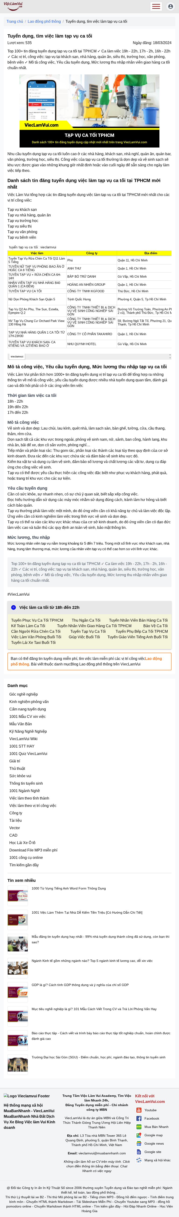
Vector (14, 828)
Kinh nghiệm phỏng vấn (29, 702)
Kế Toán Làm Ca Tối (28, 626)
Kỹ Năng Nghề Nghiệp (28, 731)
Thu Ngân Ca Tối (86, 620)
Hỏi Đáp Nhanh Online (140, 1206)
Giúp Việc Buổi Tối (84, 637)
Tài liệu (15, 820)
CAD (13, 835)
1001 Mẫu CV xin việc (27, 717)
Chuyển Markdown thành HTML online (62, 1206)
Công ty (15, 813)
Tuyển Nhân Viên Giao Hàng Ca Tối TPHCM (94, 626)
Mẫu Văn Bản (20, 724)
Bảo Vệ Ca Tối (155, 626)
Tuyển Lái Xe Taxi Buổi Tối (33, 643)
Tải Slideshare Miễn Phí (93, 1202)
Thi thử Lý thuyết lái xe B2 (24, 1197)
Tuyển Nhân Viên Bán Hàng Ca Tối (138, 620)
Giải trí (14, 761)
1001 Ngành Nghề (24, 791)
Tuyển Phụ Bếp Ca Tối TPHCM (142, 631)
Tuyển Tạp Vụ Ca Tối (88, 631)
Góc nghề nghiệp (23, 694)
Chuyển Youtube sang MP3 (134, 1202)
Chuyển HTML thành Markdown (49, 1202)
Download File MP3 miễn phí (33, 850)
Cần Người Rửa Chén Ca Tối (36, 631)
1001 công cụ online (26, 858)
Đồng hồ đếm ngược (132, 1197)
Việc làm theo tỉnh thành (29, 798)
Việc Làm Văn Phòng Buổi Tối (36, 637)
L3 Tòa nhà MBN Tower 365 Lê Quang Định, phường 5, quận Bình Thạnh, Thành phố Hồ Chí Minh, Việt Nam (96, 1140)
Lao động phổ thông (44, 21)
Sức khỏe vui (20, 776)
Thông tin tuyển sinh (26, 783)
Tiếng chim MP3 (102, 1197)
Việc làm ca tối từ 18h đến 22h (49, 607)
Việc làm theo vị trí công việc (32, 806)
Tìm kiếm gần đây (24, 865)
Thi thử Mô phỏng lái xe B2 (67, 1197)
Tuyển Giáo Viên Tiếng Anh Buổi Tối (137, 637)
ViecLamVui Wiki (23, 739)
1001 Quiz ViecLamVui (28, 754)
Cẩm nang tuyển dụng (27, 709)
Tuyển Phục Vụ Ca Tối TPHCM (37, 620)
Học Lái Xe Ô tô (22, 843)
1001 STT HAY (21, 746)
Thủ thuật (17, 769)
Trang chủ (15, 21)
